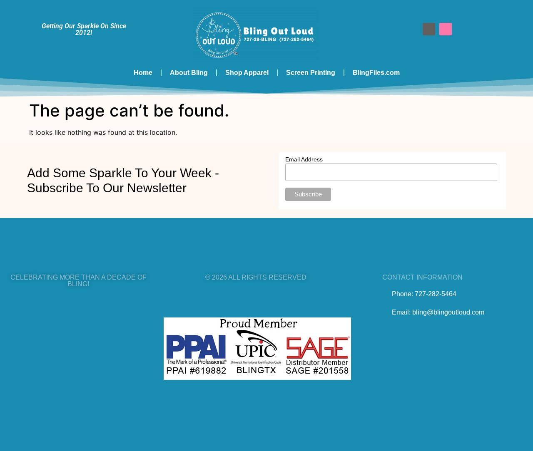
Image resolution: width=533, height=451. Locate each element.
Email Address (304, 159)
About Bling (189, 72)
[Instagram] (445, 29)
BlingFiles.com (376, 72)
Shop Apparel (247, 72)
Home (143, 72)
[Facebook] (429, 29)
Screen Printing (310, 72)
